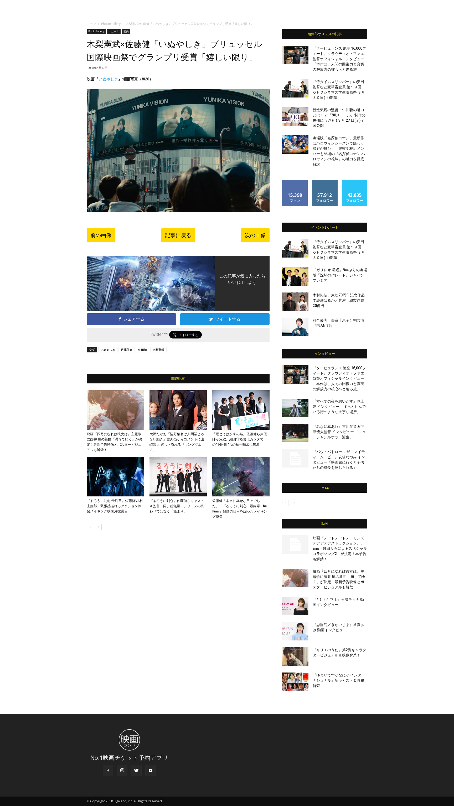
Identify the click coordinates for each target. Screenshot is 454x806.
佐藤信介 (126, 350)
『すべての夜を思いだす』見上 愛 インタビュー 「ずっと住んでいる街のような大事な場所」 (339, 406)
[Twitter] (136, 771)
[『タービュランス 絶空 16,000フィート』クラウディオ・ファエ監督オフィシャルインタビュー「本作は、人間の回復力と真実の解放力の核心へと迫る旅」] (295, 55)
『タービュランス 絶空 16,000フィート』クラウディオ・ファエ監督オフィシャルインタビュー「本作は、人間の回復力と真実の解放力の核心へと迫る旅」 (339, 58)
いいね (295, 182)
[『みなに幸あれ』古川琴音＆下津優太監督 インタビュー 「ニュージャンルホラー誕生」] (295, 433)
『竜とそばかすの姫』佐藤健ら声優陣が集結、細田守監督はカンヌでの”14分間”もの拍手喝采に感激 (239, 439)
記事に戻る (178, 235)
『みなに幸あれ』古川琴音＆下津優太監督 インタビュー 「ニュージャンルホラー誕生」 (339, 431)
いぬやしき (108, 79)
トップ (91, 24)
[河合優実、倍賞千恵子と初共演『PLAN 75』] (295, 327)
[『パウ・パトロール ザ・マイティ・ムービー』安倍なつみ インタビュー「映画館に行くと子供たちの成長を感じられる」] (295, 458)
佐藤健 (142, 350)
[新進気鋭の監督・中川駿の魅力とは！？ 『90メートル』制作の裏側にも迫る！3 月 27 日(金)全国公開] (295, 116)
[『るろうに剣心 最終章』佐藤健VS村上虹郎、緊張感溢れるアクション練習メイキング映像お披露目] (115, 476)
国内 (126, 31)
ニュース (114, 31)
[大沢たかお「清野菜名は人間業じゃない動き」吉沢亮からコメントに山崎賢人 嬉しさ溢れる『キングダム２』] (178, 410)
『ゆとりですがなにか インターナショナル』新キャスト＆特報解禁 (339, 680)
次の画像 (255, 235)
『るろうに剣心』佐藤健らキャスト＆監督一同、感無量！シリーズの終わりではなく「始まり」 (176, 506)
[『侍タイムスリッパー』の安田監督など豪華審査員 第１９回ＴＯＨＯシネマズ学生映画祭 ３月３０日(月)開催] (295, 88)
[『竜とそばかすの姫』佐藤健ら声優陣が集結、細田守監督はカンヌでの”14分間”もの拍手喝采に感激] (241, 410)
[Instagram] (122, 771)
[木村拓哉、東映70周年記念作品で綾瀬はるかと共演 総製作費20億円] (295, 301)
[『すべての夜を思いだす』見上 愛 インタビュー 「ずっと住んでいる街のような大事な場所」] (295, 408)
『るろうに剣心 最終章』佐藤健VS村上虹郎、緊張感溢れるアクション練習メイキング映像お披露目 (115, 506)
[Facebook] (108, 771)
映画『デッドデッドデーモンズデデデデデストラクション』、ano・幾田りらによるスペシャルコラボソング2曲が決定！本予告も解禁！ (340, 548)
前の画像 (100, 235)
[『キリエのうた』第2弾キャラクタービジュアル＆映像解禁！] (295, 656)
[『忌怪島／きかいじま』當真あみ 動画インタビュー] (295, 631)
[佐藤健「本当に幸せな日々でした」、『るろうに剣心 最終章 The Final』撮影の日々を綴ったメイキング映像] (241, 476)
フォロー (325, 182)
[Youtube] (150, 771)
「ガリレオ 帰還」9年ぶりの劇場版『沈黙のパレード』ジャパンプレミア (340, 275)
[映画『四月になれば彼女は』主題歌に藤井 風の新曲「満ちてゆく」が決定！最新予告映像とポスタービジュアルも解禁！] (115, 410)
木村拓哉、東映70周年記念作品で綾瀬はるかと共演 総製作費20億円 (339, 300)
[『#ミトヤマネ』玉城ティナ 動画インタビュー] (295, 606)
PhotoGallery (111, 24)
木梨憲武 (158, 350)
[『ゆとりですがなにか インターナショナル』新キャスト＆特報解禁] (295, 681)
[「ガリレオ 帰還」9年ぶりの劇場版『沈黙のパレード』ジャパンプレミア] (295, 276)
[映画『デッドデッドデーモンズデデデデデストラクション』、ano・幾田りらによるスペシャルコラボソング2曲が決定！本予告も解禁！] (295, 544)
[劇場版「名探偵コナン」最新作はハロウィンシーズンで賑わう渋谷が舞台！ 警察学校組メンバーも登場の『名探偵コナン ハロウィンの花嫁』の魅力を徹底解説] (295, 144)
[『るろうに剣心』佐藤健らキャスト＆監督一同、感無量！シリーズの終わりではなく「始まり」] (178, 476)
